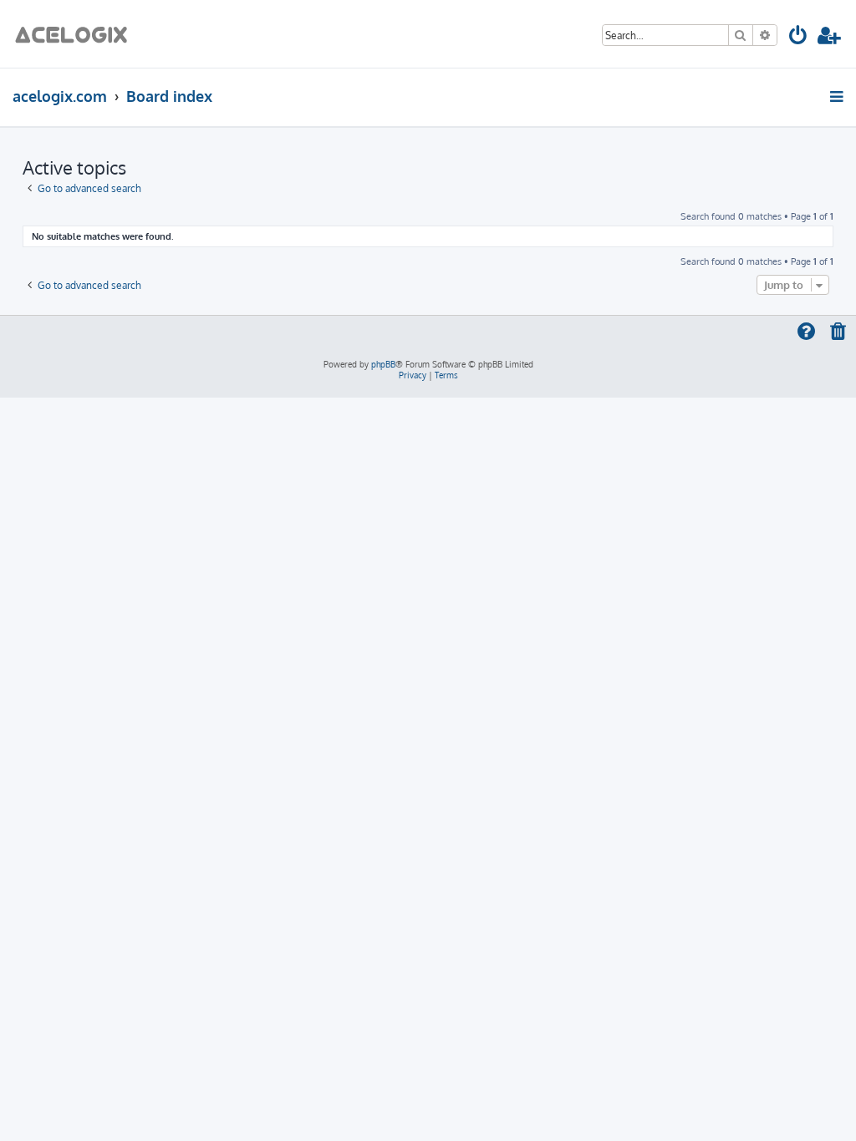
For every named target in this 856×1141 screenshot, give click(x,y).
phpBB (383, 364)
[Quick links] (838, 96)
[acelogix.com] (76, 33)
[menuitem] (799, 38)
